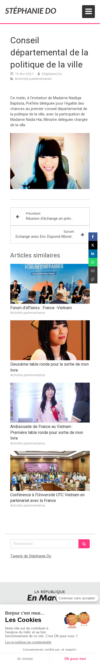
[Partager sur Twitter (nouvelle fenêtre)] (92, 245)
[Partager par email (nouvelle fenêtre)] (92, 270)
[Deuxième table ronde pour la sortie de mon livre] (50, 340)
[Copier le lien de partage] (92, 279)
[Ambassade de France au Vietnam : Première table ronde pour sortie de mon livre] (50, 403)
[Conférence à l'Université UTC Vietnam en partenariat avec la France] (50, 471)
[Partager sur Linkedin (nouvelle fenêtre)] (92, 253)
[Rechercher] (84, 543)
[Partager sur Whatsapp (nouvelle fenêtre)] (92, 262)
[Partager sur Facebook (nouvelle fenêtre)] (92, 236)
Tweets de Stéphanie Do (30, 556)
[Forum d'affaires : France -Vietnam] (50, 284)
